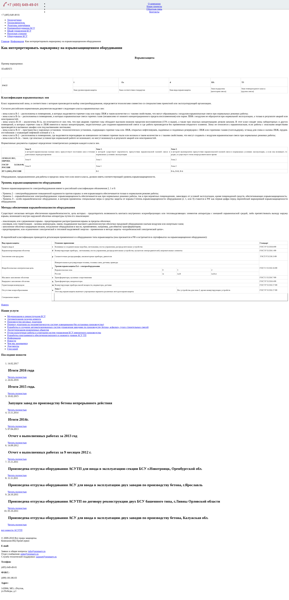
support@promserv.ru (46, 556)
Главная (5, 41)
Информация (17, 41)
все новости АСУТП (11, 530)
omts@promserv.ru (29, 554)
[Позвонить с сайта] (19, 5)
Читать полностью (17, 377)
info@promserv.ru (36, 551)
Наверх (5, 304)
